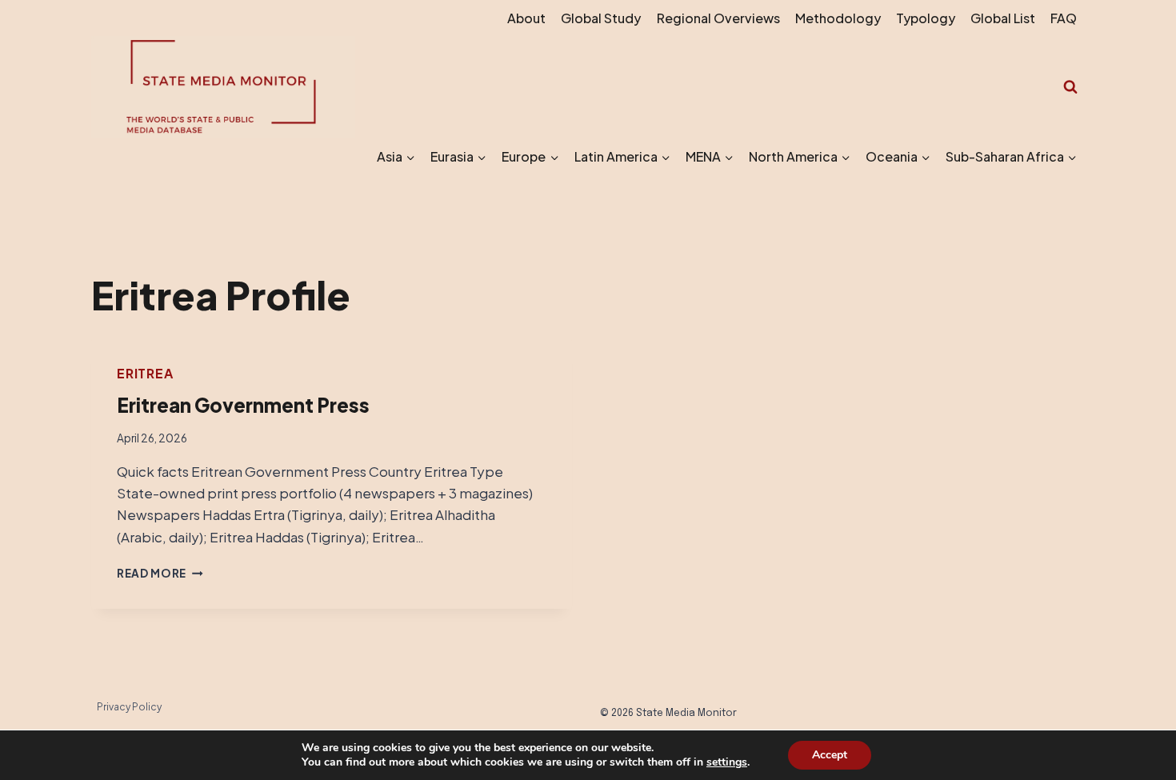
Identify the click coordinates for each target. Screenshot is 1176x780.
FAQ (1063, 18)
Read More (160, 573)
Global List (1002, 18)
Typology (925, 18)
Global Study (601, 18)
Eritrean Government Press (243, 405)
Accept (829, 754)
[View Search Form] (1070, 87)
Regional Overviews (718, 18)
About (526, 18)
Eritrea (145, 373)
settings (726, 762)
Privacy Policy (129, 707)
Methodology (838, 18)
